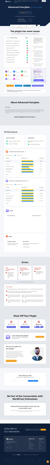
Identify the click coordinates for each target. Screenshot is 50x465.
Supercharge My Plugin (12, 360)
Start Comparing (39, 336)
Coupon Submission (31, 445)
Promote (40, 440)
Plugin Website (18, 85)
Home (29, 440)
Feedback (40, 445)
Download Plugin (9, 85)
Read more (19, 282)
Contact (40, 448)
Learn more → (20, 91)
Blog (39, 443)
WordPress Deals (41, 442)
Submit (33, 380)
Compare (30, 442)
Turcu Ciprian (37, 7)
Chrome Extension (31, 448)
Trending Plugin (31, 443)
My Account (15, 2)
